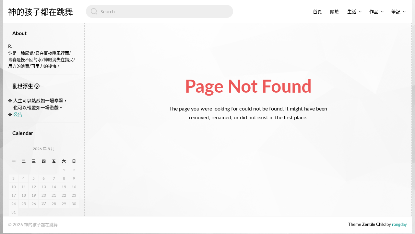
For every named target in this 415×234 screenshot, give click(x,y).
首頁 (317, 12)
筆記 (395, 12)
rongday (399, 225)
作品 (373, 12)
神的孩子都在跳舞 (40, 12)
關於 (334, 12)
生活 (351, 12)
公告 (17, 114)
